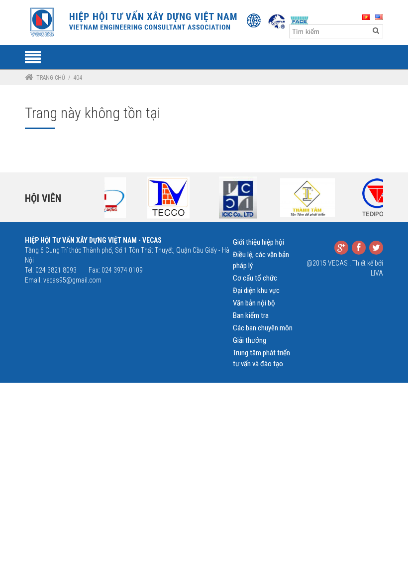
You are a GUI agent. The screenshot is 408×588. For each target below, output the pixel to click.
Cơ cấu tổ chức (255, 278)
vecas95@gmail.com (72, 280)
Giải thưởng (249, 340)
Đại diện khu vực (256, 290)
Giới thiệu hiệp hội (258, 242)
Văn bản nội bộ (254, 302)
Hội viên (43, 198)
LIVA (377, 273)
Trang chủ (50, 77)
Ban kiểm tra (251, 315)
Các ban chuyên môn (263, 327)
